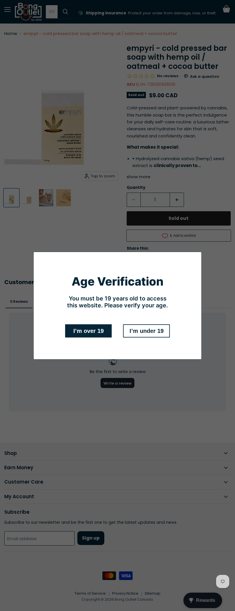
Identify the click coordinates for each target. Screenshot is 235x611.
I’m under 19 (147, 331)
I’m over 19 (88, 331)
